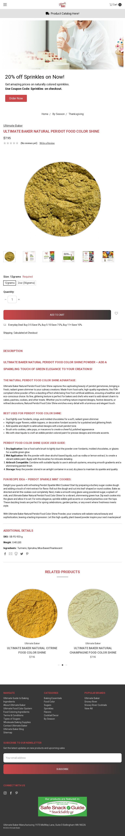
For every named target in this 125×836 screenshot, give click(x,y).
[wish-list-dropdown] (116, 313)
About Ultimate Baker (14, 705)
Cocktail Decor (51, 715)
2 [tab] (62, 665)
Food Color (49, 701)
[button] (16, 98)
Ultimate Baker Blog (13, 729)
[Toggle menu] (4, 4)
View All (88, 708)
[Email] (10, 553)
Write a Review (47, 143)
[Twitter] (21, 553)
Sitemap (7, 732)
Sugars (47, 705)
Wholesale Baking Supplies (17, 722)
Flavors (47, 712)
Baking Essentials (53, 698)
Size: (18, 276)
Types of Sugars (11, 718)
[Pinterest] (27, 553)
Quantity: (8, 291)
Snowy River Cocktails (95, 705)
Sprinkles (48, 708)
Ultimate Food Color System (17, 708)
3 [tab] (66, 665)
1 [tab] (58, 665)
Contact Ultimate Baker (15, 725)
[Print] (16, 553)
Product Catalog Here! (20, 13)
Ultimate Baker (92, 698)
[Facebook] (5, 553)
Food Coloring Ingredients (16, 712)
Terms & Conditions (13, 715)
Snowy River (90, 701)
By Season (49, 718)
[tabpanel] (13, 257)
